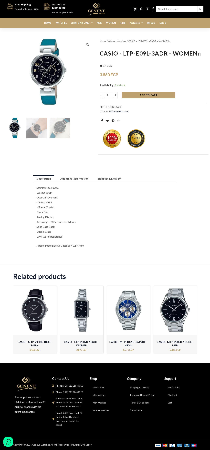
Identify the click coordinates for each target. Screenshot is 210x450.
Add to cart (149, 95)
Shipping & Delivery (139, 387)
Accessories (98, 387)
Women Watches (117, 41)
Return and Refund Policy (142, 395)
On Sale (151, 22)
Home (103, 41)
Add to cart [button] (35, 332)
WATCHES (61, 22)
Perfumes (134, 22)
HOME (47, 22)
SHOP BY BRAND (80, 22)
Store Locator (136, 410)
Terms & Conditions (139, 402)
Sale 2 (162, 22)
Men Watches (99, 402)
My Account (173, 387)
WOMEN (111, 22)
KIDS (122, 22)
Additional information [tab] (74, 178)
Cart (170, 402)
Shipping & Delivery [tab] (110, 178)
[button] (88, 45)
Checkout (172, 395)
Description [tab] (43, 178)
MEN (99, 22)
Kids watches (99, 395)
